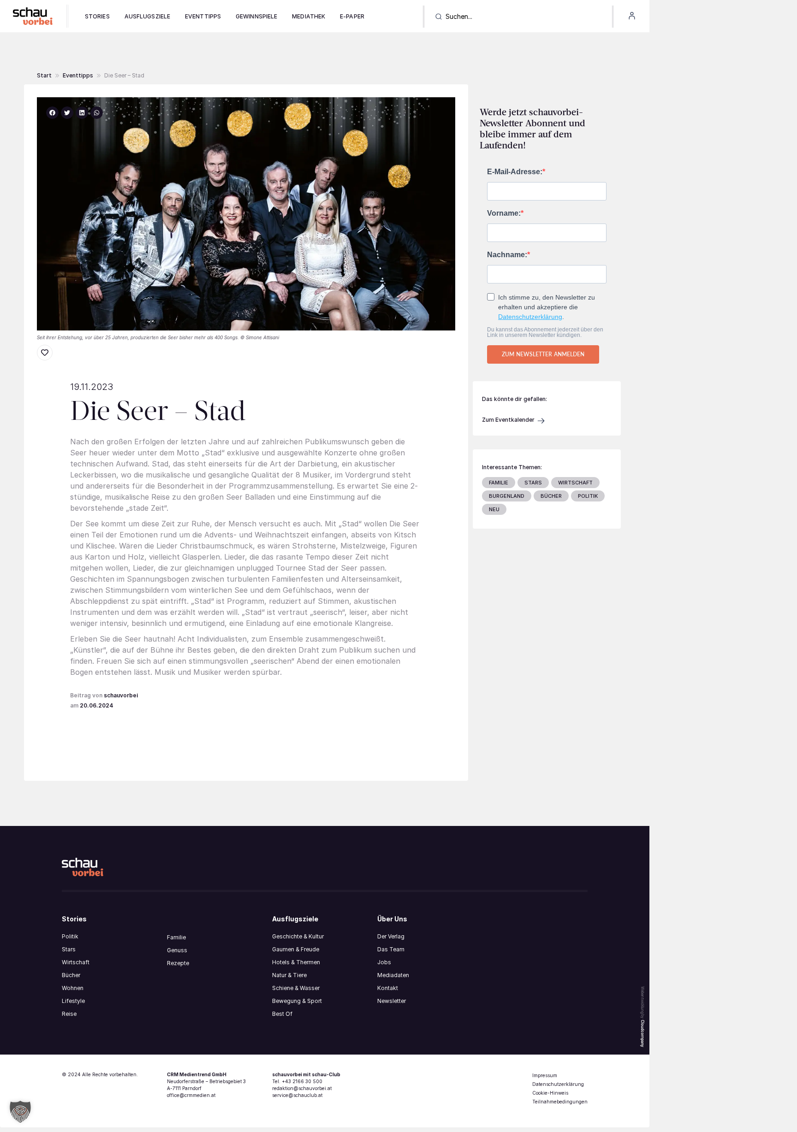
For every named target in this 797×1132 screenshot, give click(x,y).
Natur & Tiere (289, 975)
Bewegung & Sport (297, 1000)
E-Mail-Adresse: (514, 172)
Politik (70, 936)
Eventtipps (203, 16)
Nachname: (507, 255)
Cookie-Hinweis (550, 1093)
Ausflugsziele (147, 16)
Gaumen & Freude (295, 949)
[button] (124, 75)
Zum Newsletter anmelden (543, 354)
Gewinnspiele (256, 16)
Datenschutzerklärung (530, 316)
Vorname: (504, 213)
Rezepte (178, 963)
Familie (176, 937)
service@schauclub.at (297, 1095)
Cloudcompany (642, 1033)
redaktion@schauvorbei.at (302, 1088)
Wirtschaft (75, 962)
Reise (69, 1013)
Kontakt (387, 988)
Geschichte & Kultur (298, 936)
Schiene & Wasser (296, 988)
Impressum (544, 1075)
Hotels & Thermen (296, 962)
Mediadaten (393, 975)
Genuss (177, 950)
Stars (69, 949)
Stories (97, 16)
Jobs (384, 962)
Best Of (282, 1013)
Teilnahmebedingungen (560, 1101)
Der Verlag (390, 936)
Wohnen (72, 988)
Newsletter (391, 1000)
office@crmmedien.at (191, 1095)
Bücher (71, 975)
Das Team (390, 949)
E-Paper (352, 16)
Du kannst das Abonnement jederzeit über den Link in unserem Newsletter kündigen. (545, 332)
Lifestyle (73, 1000)
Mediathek (308, 16)
